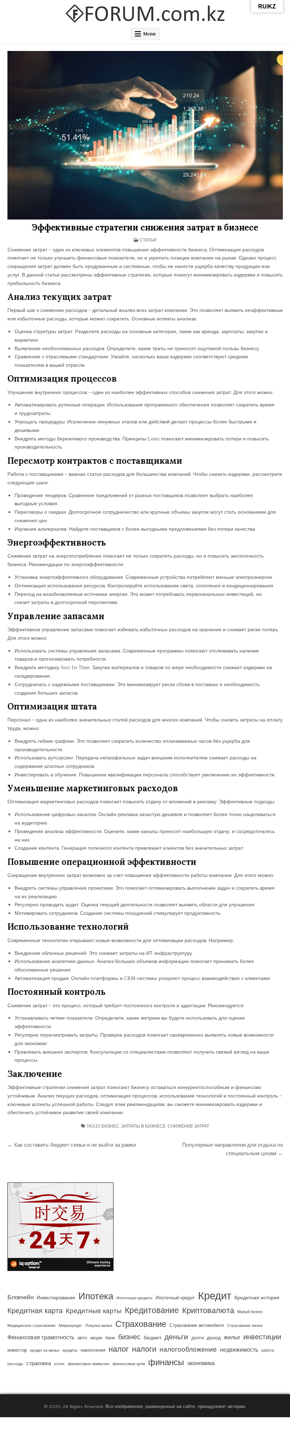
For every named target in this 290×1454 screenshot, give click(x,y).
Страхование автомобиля (196, 1325)
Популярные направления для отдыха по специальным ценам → (232, 1149)
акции (96, 1337)
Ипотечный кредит (175, 1297)
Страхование (140, 1324)
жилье (232, 1337)
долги (197, 1337)
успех (59, 1364)
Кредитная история (256, 1298)
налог (119, 1349)
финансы (166, 1362)
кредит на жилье (44, 1350)
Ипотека (96, 1296)
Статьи (148, 240)
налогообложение (188, 1349)
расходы (15, 1364)
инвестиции (262, 1337)
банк (110, 1337)
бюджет (152, 1338)
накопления (93, 1350)
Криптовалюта (208, 1311)
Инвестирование (56, 1298)
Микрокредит (70, 1326)
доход (214, 1338)
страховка (38, 1363)
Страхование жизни (244, 1326)
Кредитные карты (94, 1311)
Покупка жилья (98, 1326)
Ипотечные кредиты (134, 1298)
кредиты (70, 1350)
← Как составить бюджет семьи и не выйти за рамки (71, 1145)
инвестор (17, 1350)
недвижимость (239, 1350)
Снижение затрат (188, 1126)
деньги (176, 1337)
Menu (149, 34)
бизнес (110, 1126)
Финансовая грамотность (40, 1337)
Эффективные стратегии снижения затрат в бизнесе (145, 227)
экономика (201, 1363)
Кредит (214, 1296)
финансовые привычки (88, 1364)
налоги (144, 1349)
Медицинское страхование (31, 1326)
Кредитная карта (35, 1311)
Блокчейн (20, 1297)
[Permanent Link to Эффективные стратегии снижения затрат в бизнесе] (145, 135)
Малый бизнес (250, 1312)
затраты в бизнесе (143, 1126)
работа (267, 1350)
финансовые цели (128, 1364)
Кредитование (152, 1310)
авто (82, 1337)
